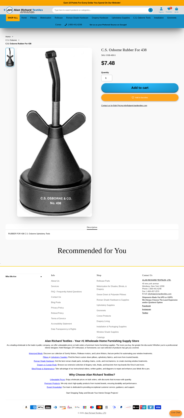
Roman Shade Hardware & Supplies (113, 300)
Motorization (45, 18)
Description (92, 227)
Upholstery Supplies (121, 18)
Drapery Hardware (100, 18)
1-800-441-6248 (75, 25)
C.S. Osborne (11, 40)
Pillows (33, 18)
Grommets (171, 18)
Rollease (59, 18)
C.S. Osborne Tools (142, 18)
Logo (24, 10)
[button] (139, 97)
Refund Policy (57, 313)
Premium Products (52, 383)
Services (55, 286)
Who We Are (11, 277)
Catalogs (101, 337)
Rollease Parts (103, 281)
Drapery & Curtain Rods (47, 365)
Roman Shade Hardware (77, 18)
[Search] (150, 10)
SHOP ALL (13, 18)
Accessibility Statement (61, 324)
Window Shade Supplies (108, 332)
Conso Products (104, 316)
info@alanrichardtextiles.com (159, 294)
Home (24, 18)
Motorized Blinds (36, 353)
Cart (176, 10)
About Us (55, 281)
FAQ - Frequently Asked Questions (66, 291)
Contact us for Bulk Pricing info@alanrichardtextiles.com (124, 106)
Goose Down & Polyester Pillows (111, 294)
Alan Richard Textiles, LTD (95, 413)
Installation (159, 18)
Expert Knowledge (54, 387)
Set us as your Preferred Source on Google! (108, 25)
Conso (58, 25)
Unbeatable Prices (57, 380)
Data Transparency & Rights (63, 329)
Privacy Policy (57, 308)
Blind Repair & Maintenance (43, 369)
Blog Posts (56, 302)
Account (161, 10)
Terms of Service (58, 318)
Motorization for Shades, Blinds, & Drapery (112, 287)
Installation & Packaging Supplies (112, 326)
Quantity (105, 72)
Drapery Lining (103, 321)
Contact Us (56, 297)
